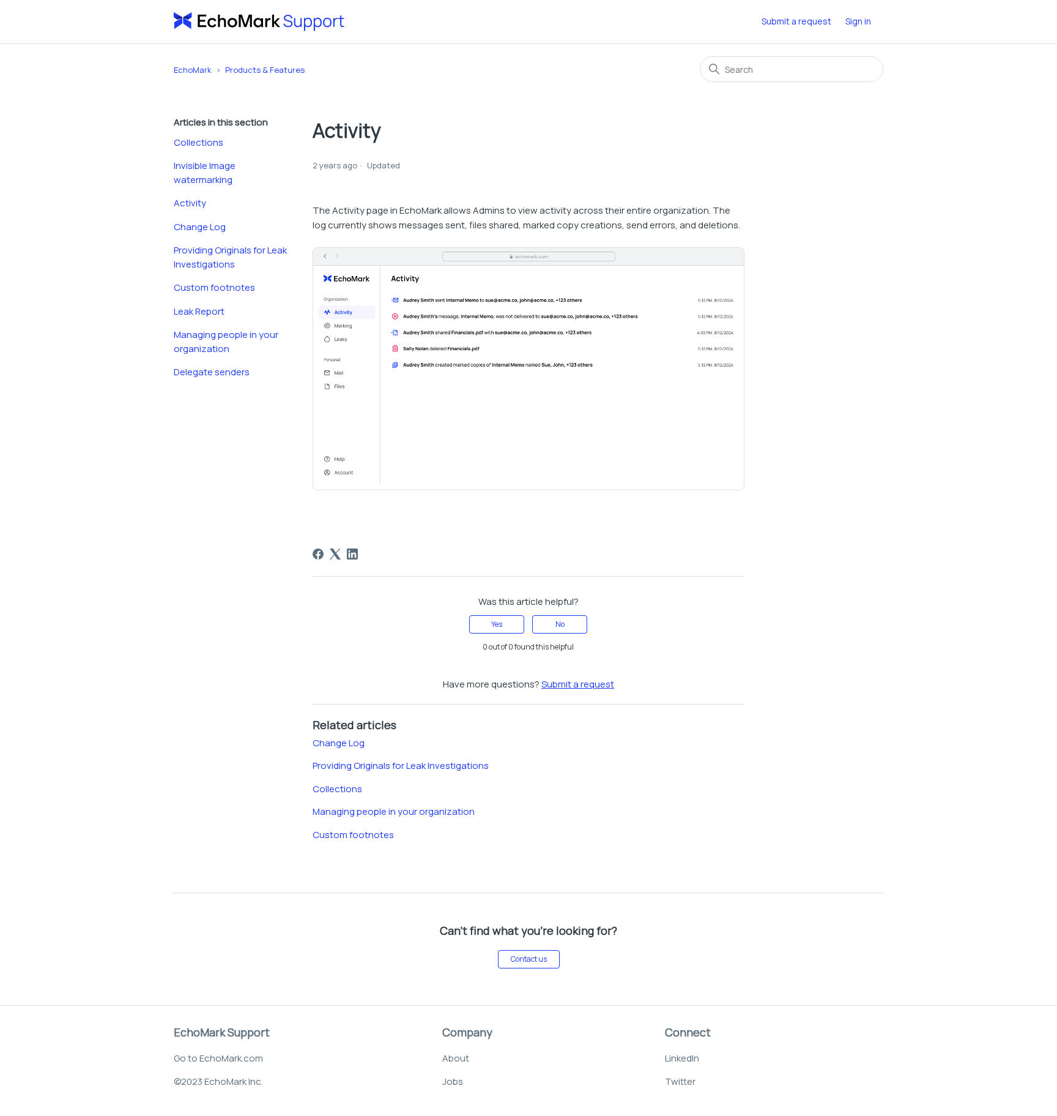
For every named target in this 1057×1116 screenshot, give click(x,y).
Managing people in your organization (226, 341)
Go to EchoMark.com (218, 1058)
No (560, 624)
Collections (198, 142)
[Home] (259, 21)
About (455, 1058)
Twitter (680, 1081)
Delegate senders (212, 371)
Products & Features (265, 69)
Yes (496, 624)
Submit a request (796, 21)
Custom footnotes (214, 287)
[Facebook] (318, 554)
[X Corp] (335, 554)
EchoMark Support (222, 1032)
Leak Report (199, 311)
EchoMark (193, 69)
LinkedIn (682, 1058)
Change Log (200, 226)
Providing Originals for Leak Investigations (230, 257)
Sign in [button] (858, 21)
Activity (190, 203)
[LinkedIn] (352, 554)
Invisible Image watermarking (205, 172)
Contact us (529, 959)
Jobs (452, 1081)
